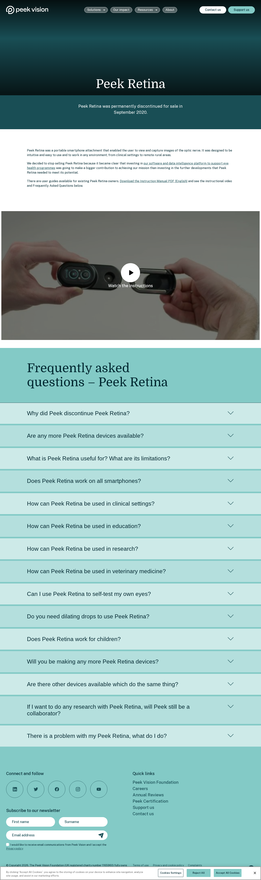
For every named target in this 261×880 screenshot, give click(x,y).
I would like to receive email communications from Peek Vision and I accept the (56, 846)
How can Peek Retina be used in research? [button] (82, 549)
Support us (241, 10)
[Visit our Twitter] (35, 789)
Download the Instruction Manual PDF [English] (153, 181)
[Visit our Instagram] (77, 789)
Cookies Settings (170, 872)
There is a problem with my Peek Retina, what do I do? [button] (97, 736)
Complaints (195, 865)
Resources (146, 10)
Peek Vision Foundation (155, 782)
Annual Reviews (148, 794)
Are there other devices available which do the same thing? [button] (102, 684)
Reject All (199, 872)
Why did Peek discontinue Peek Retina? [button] (78, 413)
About (169, 10)
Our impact (121, 10)
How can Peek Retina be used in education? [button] (84, 526)
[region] (130, 873)
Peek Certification (150, 801)
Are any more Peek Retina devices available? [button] (85, 436)
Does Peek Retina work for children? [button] (74, 639)
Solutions (94, 10)
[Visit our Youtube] (98, 789)
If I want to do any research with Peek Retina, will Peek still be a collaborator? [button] (108, 710)
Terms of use (141, 865)
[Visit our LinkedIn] (14, 789)
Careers (140, 788)
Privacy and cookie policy (168, 865)
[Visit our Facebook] (56, 789)
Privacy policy (14, 848)
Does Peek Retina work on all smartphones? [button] (84, 481)
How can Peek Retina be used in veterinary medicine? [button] (96, 571)
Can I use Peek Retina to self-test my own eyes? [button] (89, 594)
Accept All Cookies (227, 872)
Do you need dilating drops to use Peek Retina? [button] (88, 616)
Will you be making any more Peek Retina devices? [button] (93, 661)
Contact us (213, 10)
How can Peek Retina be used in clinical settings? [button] (91, 503)
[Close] (255, 873)
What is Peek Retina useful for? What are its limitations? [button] (98, 458)
